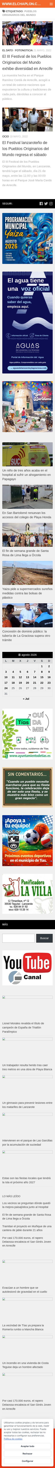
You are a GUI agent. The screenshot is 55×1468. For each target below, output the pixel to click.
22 (41, 682)
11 (13, 677)
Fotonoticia (24, 50)
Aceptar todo (27, 1446)
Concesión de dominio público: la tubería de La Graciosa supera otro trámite (26, 636)
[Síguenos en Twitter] (46, 203)
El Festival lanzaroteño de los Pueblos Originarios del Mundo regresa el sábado (25, 148)
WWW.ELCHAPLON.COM (22, 4)
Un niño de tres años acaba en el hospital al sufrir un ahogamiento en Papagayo (26, 475)
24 (5, 688)
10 (5, 677)
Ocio (5, 136)
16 (49, 677)
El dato (7, 50)
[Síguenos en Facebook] (41, 203)
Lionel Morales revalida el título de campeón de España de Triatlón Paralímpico (23, 1027)
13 (27, 677)
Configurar (27, 1461)
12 (20, 677)
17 (5, 682)
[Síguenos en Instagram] (51, 203)
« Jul (26, 698)
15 (41, 677)
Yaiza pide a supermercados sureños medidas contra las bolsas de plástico (27, 593)
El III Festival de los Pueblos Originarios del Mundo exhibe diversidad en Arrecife (27, 62)
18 (13, 682)
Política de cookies (13, 1438)
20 (27, 682)
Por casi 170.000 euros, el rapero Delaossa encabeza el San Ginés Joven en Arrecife (26, 1241)
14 (34, 677)
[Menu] (51, 4)
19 (20, 682)
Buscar (44, 938)
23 (49, 682)
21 (34, 682)
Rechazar (27, 1453)
